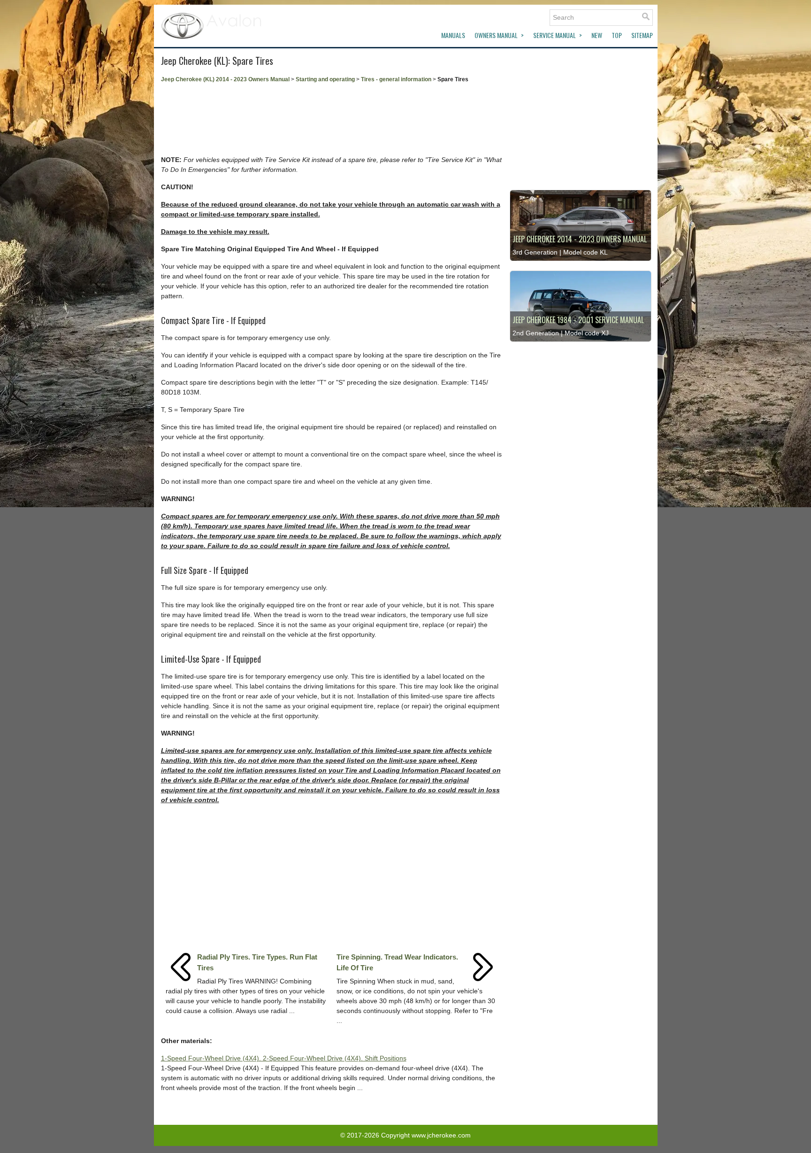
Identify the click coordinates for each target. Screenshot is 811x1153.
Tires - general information (396, 79)
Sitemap (642, 35)
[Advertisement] (332, 119)
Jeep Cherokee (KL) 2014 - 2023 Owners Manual (225, 79)
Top (617, 35)
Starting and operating (325, 79)
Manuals (453, 35)
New (596, 35)
